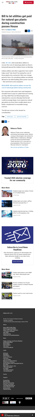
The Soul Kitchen (7, 371)
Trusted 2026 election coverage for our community (17, 179)
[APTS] (13, 402)
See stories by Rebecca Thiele (20, 147)
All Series (5, 353)
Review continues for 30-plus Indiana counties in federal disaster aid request (23, 284)
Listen (4, 350)
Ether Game (6, 355)
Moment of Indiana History (10, 360)
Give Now (29, 2)
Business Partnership (8, 383)
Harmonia (5, 358)
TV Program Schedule (9, 331)
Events (5, 374)
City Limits (6, 346)
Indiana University (18, 318)
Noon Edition (6, 343)
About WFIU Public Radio (9, 327)
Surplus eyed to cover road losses (23, 293)
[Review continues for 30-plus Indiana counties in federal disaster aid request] (7, 285)
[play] (2, 415)
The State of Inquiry (8, 369)
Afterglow (5, 354)
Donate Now (6, 380)
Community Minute (8, 347)
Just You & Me (7, 359)
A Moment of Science (8, 362)
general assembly (21, 116)
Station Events (7, 334)
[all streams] (33, 415)
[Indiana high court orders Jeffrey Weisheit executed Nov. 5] (7, 203)
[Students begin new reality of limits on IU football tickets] (7, 193)
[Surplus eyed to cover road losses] (7, 295)
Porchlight (5, 368)
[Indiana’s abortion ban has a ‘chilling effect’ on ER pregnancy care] (7, 213)
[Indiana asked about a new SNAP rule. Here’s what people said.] (7, 275)
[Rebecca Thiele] (5, 131)
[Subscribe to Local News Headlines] (17, 235)
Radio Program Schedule (9, 328)
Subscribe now (17, 261)
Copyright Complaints (8, 320)
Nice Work (5, 364)
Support (5, 377)
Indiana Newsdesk (8, 342)
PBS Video (6, 332)
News (4, 338)
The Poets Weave (7, 367)
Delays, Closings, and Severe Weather (12, 341)
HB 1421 (8, 63)
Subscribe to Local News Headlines (17, 248)
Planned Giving (7, 389)
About (4, 324)
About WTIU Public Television (10, 330)
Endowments (6, 388)
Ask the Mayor (7, 345)
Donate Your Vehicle (8, 384)
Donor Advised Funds (8, 386)
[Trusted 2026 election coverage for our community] (17, 165)
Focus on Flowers (7, 357)
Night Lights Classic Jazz (9, 366)
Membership (6, 381)
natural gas (10, 116)
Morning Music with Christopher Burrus (13, 363)
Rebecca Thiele (11, 29)
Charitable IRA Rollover (9, 385)
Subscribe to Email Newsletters (11, 335)
